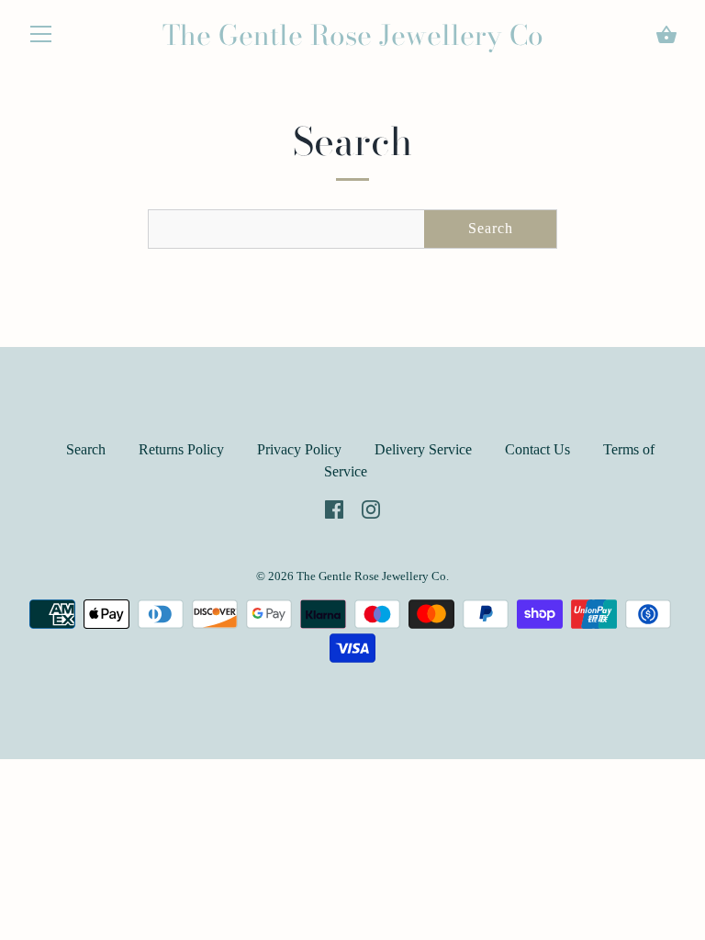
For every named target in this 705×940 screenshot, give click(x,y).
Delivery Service (423, 449)
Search (490, 228)
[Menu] (41, 38)
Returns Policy (181, 449)
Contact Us (537, 449)
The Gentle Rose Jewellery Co (352, 35)
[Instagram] (371, 508)
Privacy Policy (299, 449)
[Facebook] (334, 508)
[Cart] (666, 35)
